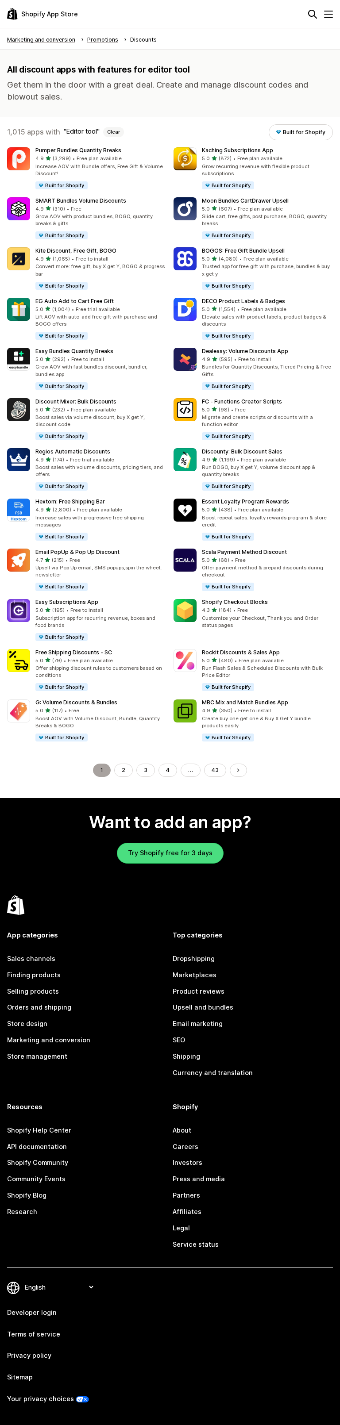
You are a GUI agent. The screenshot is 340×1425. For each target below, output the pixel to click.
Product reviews (198, 991)
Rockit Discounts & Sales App (241, 652)
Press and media (199, 1179)
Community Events (36, 1179)
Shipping (186, 1056)
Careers (185, 1146)
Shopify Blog (26, 1195)
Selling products (33, 991)
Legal (181, 1228)
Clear (113, 132)
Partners (186, 1195)
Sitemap (20, 1377)
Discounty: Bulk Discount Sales (242, 451)
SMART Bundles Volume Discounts (80, 200)
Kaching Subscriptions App (237, 150)
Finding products (34, 975)
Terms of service (33, 1334)
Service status (196, 1244)
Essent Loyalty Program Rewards (245, 501)
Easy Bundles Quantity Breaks (74, 351)
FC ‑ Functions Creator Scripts (242, 401)
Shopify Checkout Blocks (235, 602)
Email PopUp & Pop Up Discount (77, 552)
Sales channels (31, 958)
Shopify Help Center (39, 1130)
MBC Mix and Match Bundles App (245, 702)
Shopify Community (37, 1162)
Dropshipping (194, 958)
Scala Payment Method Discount (244, 552)
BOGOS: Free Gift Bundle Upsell (243, 250)
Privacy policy (29, 1355)
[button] (86, 168)
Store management (37, 1056)
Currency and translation (213, 1072)
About (182, 1130)
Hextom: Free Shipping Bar (70, 501)
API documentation (37, 1146)
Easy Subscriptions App (66, 602)
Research (22, 1211)
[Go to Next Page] (238, 770)
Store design (27, 1023)
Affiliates (187, 1211)
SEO (179, 1040)
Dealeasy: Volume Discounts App (245, 351)
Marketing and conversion (48, 1040)
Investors (187, 1162)
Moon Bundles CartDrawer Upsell (245, 200)
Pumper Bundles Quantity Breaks (78, 150)
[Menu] (328, 14)
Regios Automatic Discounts (72, 451)
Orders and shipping (39, 1007)
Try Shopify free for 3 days (170, 853)
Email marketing (198, 1023)
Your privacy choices (40, 1398)
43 (215, 770)
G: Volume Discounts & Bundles (76, 702)
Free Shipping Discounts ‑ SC (73, 652)
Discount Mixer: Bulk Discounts (75, 401)
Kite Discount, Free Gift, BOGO (75, 250)
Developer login (32, 1312)
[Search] (312, 14)
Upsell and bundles (203, 1007)
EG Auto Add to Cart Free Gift (74, 301)
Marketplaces (194, 975)
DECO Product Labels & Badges (243, 301)
